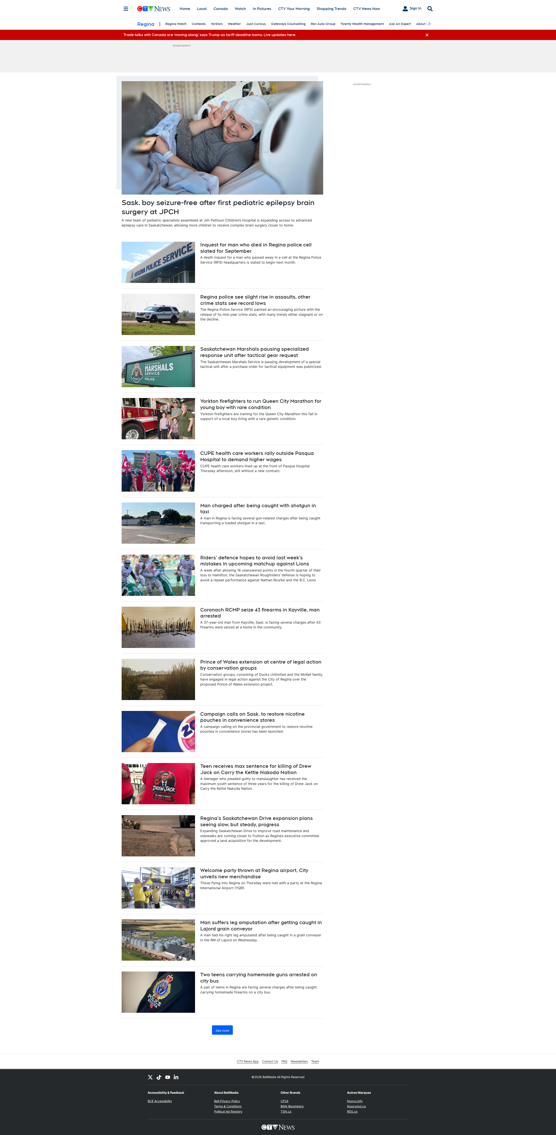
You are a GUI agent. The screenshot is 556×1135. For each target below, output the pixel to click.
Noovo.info (354, 1101)
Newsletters (299, 1061)
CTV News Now (366, 9)
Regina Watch (176, 24)
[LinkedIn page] (176, 1077)
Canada (220, 9)
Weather (234, 24)
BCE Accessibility (160, 1101)
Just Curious (256, 24)
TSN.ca (286, 1111)
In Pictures (262, 9)
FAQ (284, 1061)
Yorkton (217, 24)
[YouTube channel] (167, 1077)
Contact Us (270, 1061)
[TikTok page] (159, 1077)
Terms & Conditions (228, 1106)
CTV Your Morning (294, 9)
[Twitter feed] (150, 1077)
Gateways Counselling (288, 24)
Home (185, 9)
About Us (423, 24)
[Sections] (126, 8)
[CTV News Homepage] (153, 8)
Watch (240, 9)
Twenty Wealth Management (362, 24)
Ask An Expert (400, 24)
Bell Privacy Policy (227, 1101)
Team (315, 1061)
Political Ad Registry (228, 1111)
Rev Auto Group (323, 24)
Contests (199, 24)
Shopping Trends (331, 9)
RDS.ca (352, 1111)
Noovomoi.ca (356, 1106)
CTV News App (248, 1061)
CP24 (284, 1101)
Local (202, 9)
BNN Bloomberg (292, 1106)
